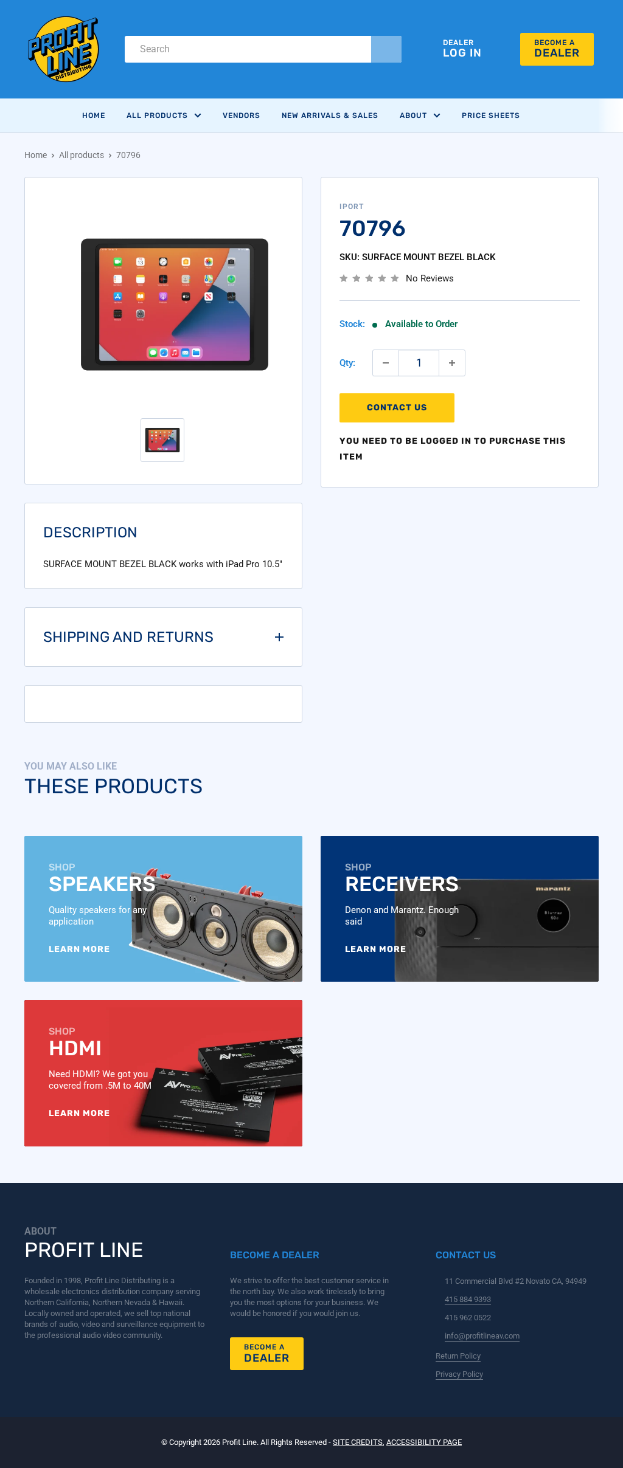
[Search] (386, 49)
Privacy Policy (459, 1374)
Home (93, 115)
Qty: (347, 362)
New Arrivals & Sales (330, 115)
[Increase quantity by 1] (452, 363)
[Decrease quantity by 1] (386, 363)
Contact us (397, 407)
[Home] (63, 49)
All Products (157, 115)
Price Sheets (491, 115)
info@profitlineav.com (482, 1335)
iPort (351, 206)
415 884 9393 (468, 1299)
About (413, 115)
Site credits (358, 1442)
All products (81, 155)
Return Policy (458, 1355)
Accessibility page (424, 1442)
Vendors (241, 115)
